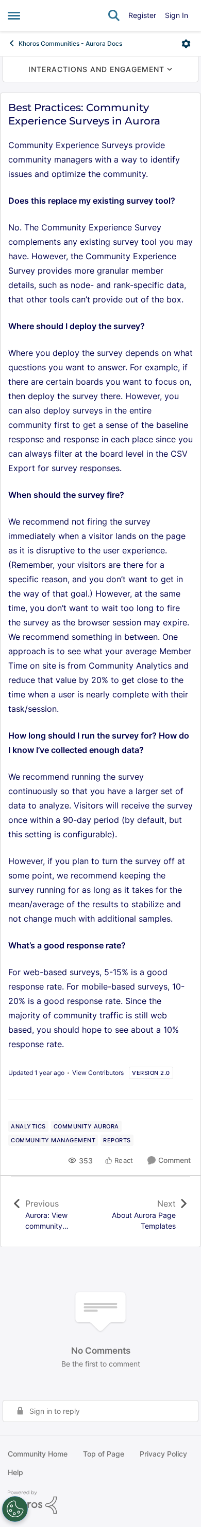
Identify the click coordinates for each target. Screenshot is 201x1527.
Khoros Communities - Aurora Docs (70, 43)
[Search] (114, 15)
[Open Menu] (186, 44)
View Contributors (98, 1072)
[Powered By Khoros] (100, 1502)
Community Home (38, 1453)
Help (15, 1472)
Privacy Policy (163, 1453)
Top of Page (103, 1453)
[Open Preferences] (15, 1509)
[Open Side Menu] (14, 15)
